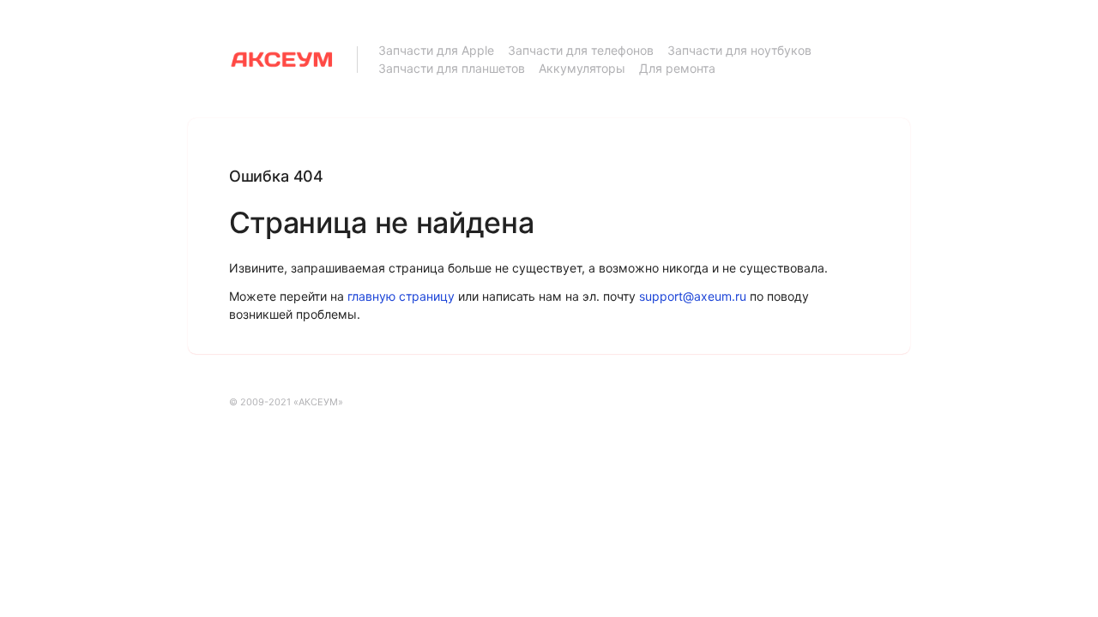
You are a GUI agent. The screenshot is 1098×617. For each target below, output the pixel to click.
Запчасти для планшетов (451, 68)
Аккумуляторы (582, 68)
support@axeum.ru (692, 296)
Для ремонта (677, 68)
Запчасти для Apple (436, 50)
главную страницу (401, 296)
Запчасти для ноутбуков (739, 50)
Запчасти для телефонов (581, 50)
